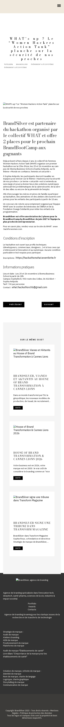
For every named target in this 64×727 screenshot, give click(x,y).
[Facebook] (24, 705)
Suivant (49, 304)
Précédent (15, 304)
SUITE (18, 407)
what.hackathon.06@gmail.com (29, 287)
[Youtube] (34, 705)
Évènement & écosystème (42, 64)
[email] (39, 705)
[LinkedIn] (29, 705)
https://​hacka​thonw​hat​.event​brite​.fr (36, 257)
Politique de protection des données (36, 713)
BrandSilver (22, 64)
